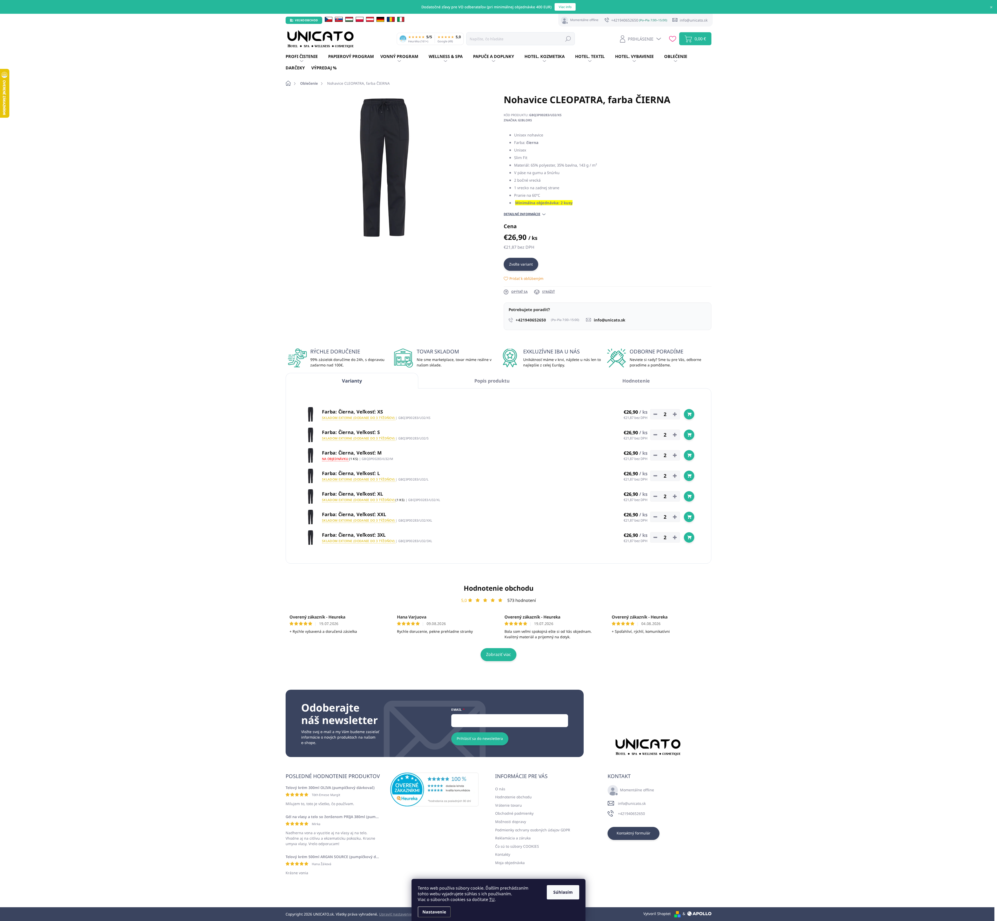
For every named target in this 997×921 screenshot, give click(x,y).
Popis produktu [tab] (492, 381)
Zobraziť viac (498, 654)
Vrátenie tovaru (508, 805)
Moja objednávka (510, 862)
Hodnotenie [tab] (636, 381)
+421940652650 (631, 813)
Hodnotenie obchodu (499, 588)
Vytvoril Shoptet (657, 913)
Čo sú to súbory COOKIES (517, 846)
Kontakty (502, 854)
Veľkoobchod (306, 20)
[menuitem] (307, 56)
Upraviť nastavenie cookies (402, 914)
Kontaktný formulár (633, 833)
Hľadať (568, 38)
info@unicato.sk (632, 803)
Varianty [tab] (352, 381)
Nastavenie (434, 912)
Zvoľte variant (521, 264)
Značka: (518, 120)
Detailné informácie (522, 214)
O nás (500, 788)
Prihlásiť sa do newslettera (480, 738)
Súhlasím (563, 892)
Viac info (565, 7)
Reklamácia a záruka (513, 838)
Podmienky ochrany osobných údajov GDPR (532, 829)
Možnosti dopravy (510, 821)
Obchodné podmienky (514, 813)
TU (492, 899)
